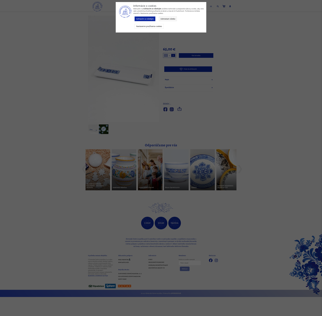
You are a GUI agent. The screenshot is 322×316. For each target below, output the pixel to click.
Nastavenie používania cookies (149, 26)
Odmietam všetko (167, 19)
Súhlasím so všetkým (145, 19)
